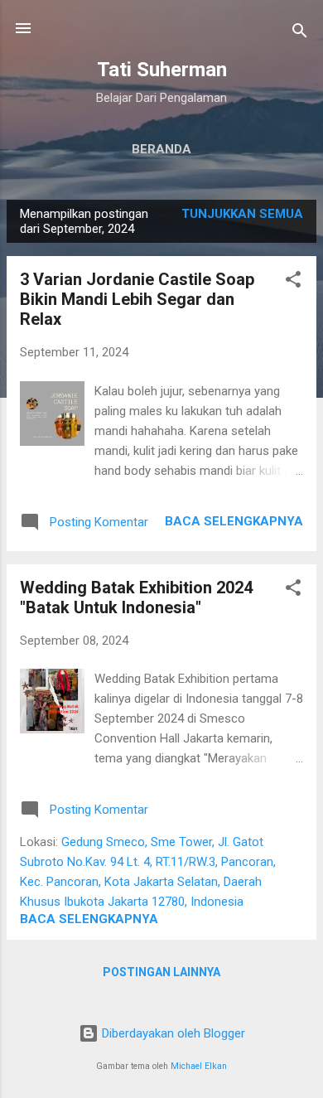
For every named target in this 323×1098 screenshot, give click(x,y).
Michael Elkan (199, 1066)
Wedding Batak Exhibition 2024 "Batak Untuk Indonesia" (136, 597)
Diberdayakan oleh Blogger (172, 1033)
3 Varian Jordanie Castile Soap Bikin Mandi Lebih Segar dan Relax (137, 299)
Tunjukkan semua (242, 213)
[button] (293, 282)
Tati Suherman (162, 69)
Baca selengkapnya (234, 521)
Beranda (161, 149)
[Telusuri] (300, 33)
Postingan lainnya (161, 972)
